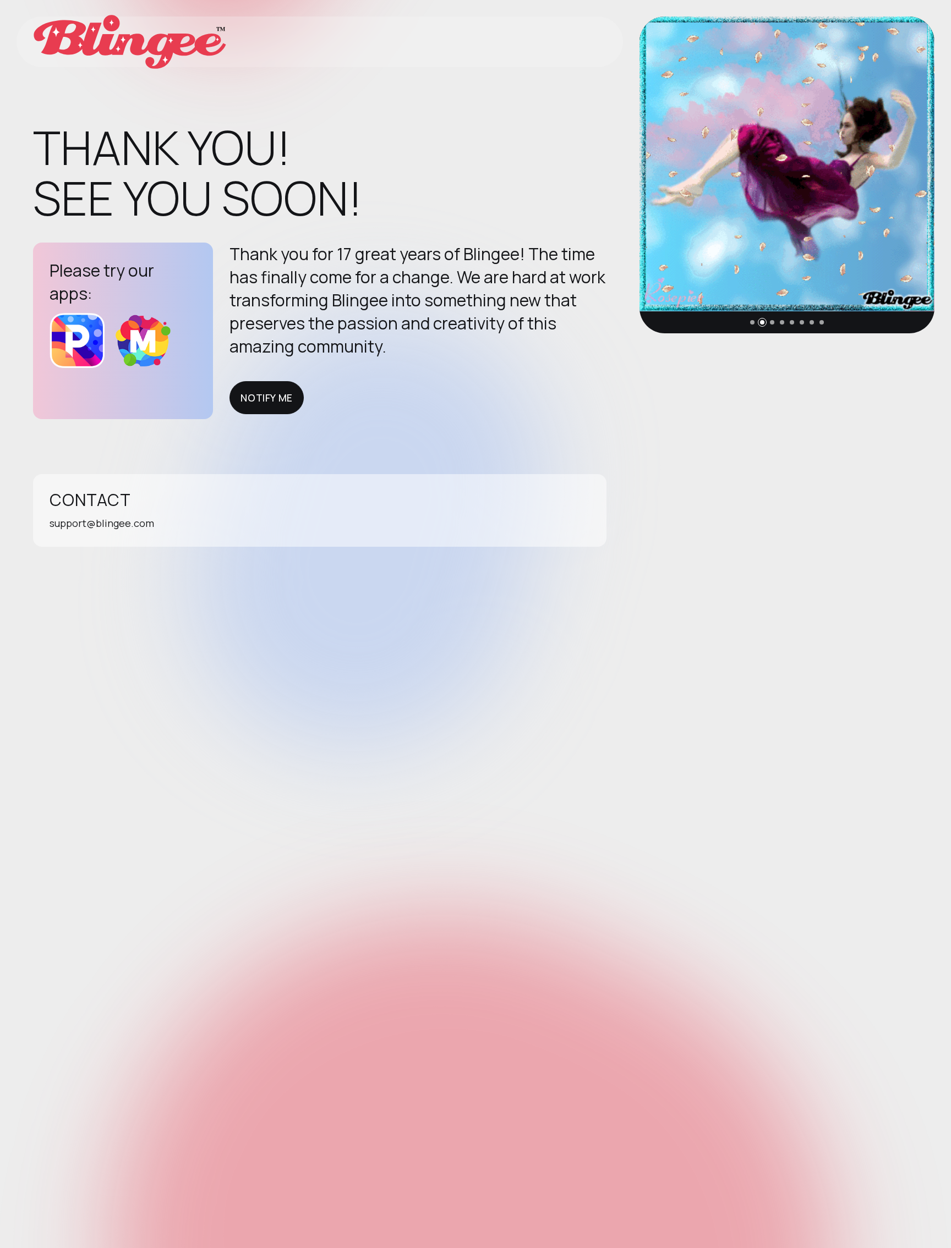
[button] (752, 322)
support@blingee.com (102, 523)
